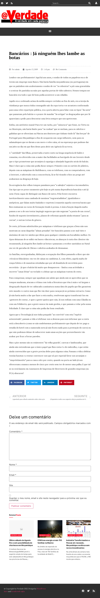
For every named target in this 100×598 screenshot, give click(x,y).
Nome (13, 464)
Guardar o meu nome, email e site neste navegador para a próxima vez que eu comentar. (48, 499)
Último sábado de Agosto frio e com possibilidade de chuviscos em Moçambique (21, 542)
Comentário (15, 431)
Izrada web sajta (18, 591)
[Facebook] (2, 3)
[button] (50, 31)
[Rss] (12, 3)
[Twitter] (7, 3)
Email (12, 475)
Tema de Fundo (75, 535)
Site (11, 485)
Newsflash (16, 535)
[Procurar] (89, 3)
